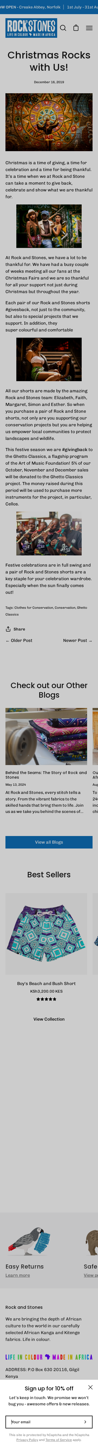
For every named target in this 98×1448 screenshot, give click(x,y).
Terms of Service (58, 1440)
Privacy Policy (27, 1440)
